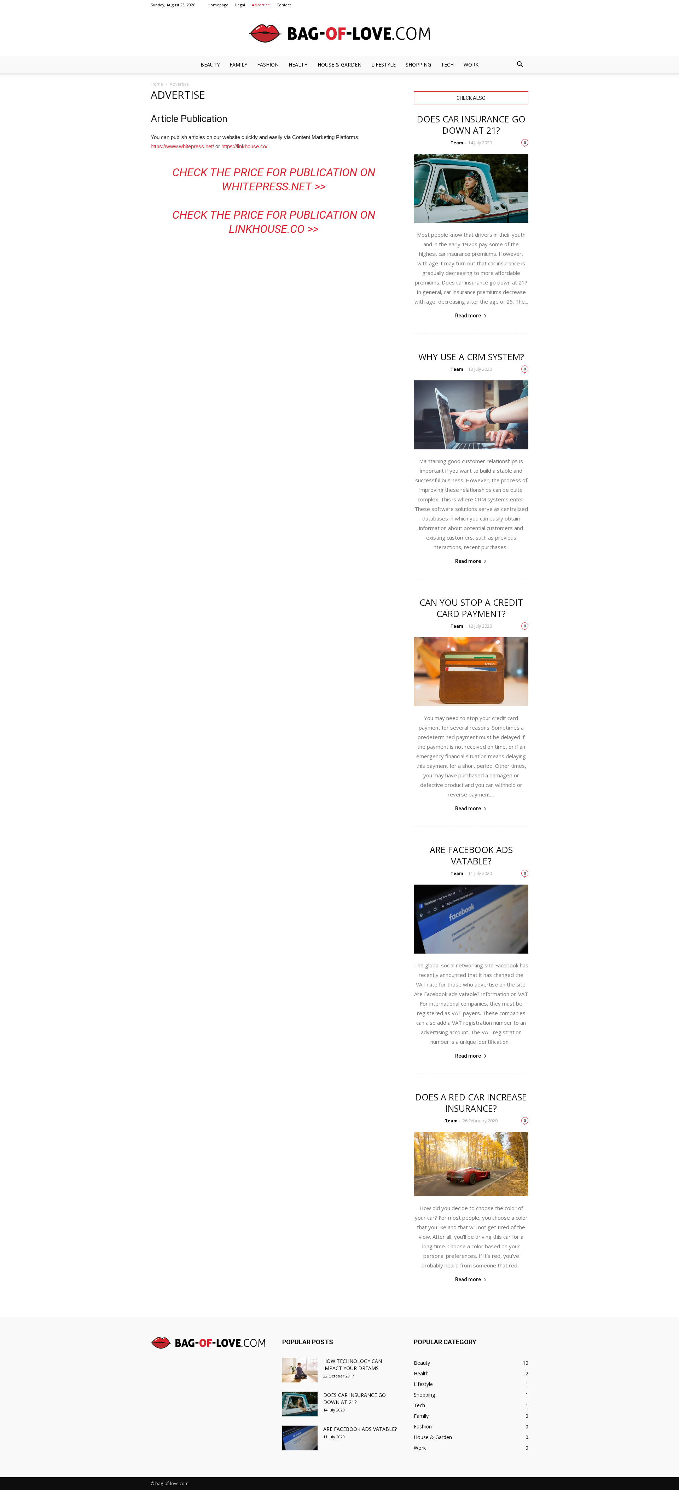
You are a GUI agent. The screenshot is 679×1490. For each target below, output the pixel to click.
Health (298, 64)
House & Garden (339, 64)
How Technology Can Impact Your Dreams (352, 1364)
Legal (240, 4)
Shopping (418, 64)
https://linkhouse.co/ (244, 146)
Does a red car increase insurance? (471, 1102)
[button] (519, 64)
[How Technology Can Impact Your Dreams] (300, 1370)
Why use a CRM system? (471, 357)
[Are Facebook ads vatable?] (471, 919)
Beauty (210, 64)
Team (457, 143)
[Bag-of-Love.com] (339, 33)
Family (238, 64)
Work (471, 64)
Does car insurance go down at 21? (471, 124)
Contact (284, 4)
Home (157, 84)
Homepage (218, 4)
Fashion (268, 64)
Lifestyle (383, 64)
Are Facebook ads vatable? (471, 855)
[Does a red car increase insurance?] (471, 1164)
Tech (447, 64)
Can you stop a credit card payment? (471, 608)
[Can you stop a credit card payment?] (471, 671)
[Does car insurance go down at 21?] (471, 188)
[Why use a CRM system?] (471, 414)
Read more (468, 315)
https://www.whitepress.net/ (182, 146)
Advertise (261, 4)
